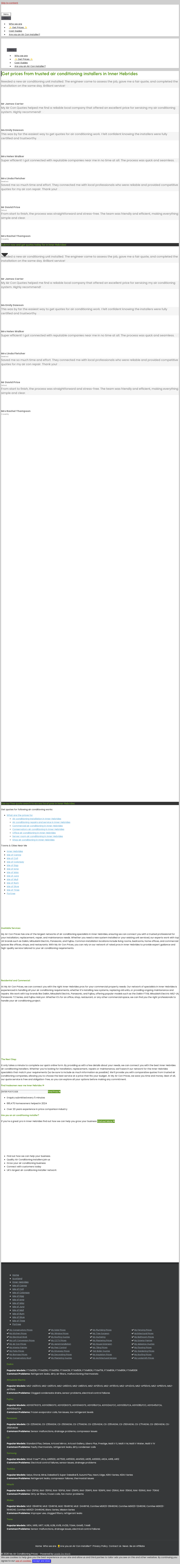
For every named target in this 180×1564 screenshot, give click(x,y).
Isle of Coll (12, 858)
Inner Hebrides (15, 851)
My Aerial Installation (61, 1344)
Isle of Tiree (13, 890)
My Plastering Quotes (61, 1358)
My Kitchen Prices (18, 1333)
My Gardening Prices (144, 1351)
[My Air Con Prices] (26, 46)
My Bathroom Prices (144, 1337)
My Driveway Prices (60, 1351)
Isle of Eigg (12, 865)
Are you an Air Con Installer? (24, 34)
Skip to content (9, 2)
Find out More (105, 1121)
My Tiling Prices (100, 1347)
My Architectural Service (105, 1358)
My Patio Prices (16, 1351)
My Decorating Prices (61, 1354)
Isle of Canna (14, 854)
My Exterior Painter (143, 1340)
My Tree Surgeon (101, 1333)
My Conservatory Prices (20, 1330)
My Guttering (99, 1337)
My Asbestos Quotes (144, 1344)
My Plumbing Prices (102, 1330)
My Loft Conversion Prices (22, 1340)
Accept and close (41, 1561)
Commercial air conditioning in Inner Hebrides (37, 825)
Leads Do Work (62, 1553)
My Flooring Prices (143, 1347)
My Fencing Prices (143, 1330)
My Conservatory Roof (20, 1358)
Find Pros (53, 1091)
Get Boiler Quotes (101, 1351)
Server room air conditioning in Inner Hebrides (37, 836)
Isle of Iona (13, 869)
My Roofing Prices (142, 1354)
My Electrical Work (18, 1337)
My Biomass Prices (18, 1354)
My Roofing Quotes (60, 1337)
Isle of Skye (13, 886)
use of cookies (23, 1560)
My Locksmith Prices (144, 1358)
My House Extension (102, 1344)
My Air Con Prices (17, 1344)
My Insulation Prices (102, 1354)
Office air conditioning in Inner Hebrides (34, 832)
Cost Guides (15, 31)
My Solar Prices (58, 1330)
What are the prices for (20, 815)
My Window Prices (59, 1333)
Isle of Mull (12, 879)
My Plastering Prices (102, 1340)
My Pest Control (59, 1347)
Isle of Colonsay (15, 861)
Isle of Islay (13, 872)
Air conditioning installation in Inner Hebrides (36, 818)
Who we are (15, 24)
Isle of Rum (13, 883)
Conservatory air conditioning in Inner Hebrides (38, 829)
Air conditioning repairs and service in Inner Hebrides (41, 822)
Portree (11, 893)
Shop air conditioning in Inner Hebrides (33, 839)
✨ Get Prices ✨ (18, 27)
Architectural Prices (143, 1333)
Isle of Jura (13, 876)
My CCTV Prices (58, 1340)
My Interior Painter (18, 1347)
